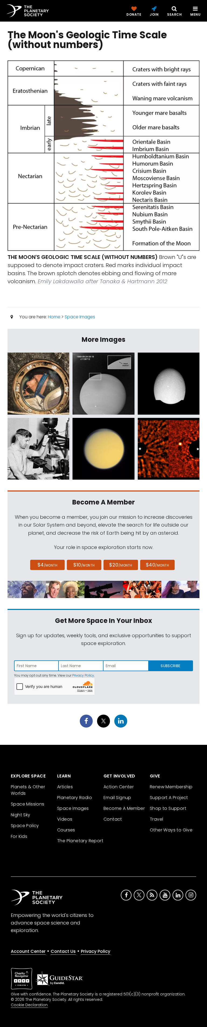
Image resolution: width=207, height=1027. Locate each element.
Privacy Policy (83, 675)
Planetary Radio (74, 797)
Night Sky (20, 815)
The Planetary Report (80, 841)
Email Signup (117, 797)
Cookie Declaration (29, 1005)
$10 (84, 564)
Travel (156, 819)
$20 (120, 564)
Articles (65, 787)
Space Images (80, 317)
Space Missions (27, 804)
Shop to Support (168, 808)
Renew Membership (171, 787)
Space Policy (25, 826)
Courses (66, 830)
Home (54, 317)
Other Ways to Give (171, 830)
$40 (157, 564)
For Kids (19, 836)
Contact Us (63, 951)
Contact (113, 819)
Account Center (28, 951)
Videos (64, 819)
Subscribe (170, 665)
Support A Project (169, 797)
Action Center (119, 787)
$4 (47, 564)
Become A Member (124, 808)
